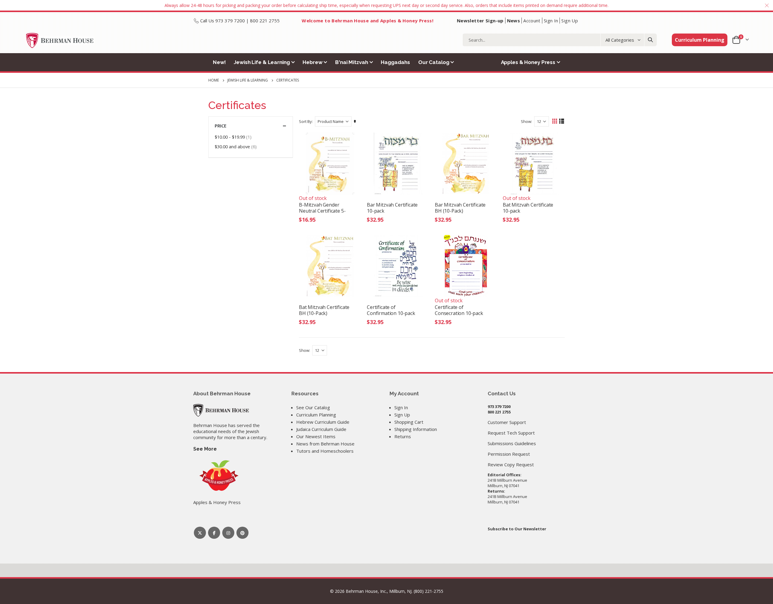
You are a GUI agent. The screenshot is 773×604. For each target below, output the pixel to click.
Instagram (228, 533)
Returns (402, 436)
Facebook (214, 533)
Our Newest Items (315, 436)
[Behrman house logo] (60, 40)
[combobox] (560, 40)
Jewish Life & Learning (247, 80)
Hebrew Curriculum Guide (322, 422)
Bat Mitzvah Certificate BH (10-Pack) (324, 310)
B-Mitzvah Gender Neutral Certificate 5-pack (322, 208)
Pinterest (242, 533)
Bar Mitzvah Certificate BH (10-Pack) (460, 208)
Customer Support (507, 422)
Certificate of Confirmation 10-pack (391, 310)
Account (531, 21)
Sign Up (569, 21)
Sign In (551, 21)
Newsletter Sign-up (480, 21)
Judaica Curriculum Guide (321, 429)
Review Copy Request (511, 464)
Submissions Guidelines (512, 443)
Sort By (305, 121)
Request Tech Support (511, 433)
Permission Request (509, 454)
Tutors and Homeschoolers (325, 451)
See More (205, 449)
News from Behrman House (325, 444)
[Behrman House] (221, 410)
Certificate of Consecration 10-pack (459, 310)
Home (213, 80)
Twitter (200, 533)
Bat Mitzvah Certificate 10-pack (528, 208)
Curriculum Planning (699, 40)
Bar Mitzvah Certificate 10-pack (392, 208)
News (513, 21)
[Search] (650, 40)
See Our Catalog (313, 407)
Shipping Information (415, 429)
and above (236, 146)
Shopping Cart (408, 422)
